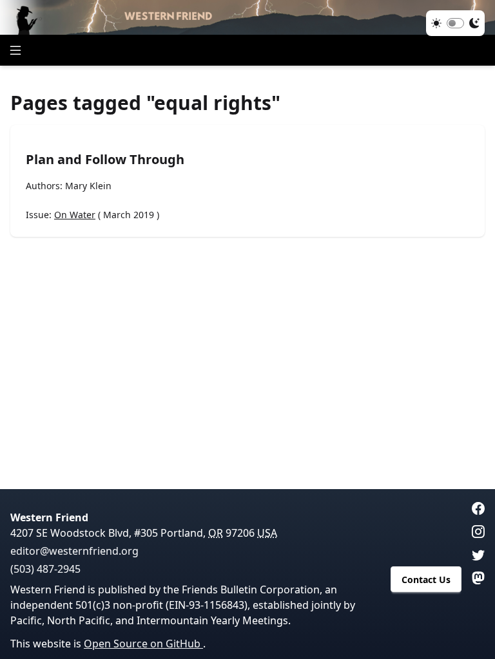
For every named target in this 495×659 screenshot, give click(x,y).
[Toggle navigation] (15, 50)
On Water (74, 215)
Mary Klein (88, 186)
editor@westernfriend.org (74, 551)
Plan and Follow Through (105, 159)
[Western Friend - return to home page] (247, 17)
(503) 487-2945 (45, 569)
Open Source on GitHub (143, 643)
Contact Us (426, 579)
